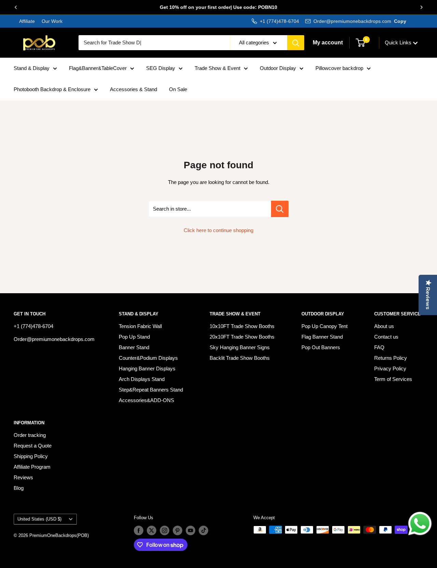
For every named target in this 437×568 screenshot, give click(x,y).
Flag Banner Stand (322, 337)
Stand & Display (32, 68)
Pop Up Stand (134, 337)
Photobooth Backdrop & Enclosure (52, 89)
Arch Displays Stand (142, 379)
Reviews (23, 477)
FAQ (379, 347)
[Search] (295, 42)
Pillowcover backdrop (339, 68)
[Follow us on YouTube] (190, 530)
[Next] (421, 7)
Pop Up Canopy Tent (324, 326)
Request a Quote (33, 446)
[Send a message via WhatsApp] (420, 523)
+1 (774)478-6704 (279, 21)
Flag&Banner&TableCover (98, 68)
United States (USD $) (39, 519)
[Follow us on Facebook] (138, 530)
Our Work (51, 21)
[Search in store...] (279, 209)
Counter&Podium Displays (148, 358)
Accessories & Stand (133, 89)
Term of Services (393, 379)
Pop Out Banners (320, 347)
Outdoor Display (278, 68)
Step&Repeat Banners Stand (151, 390)
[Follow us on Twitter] (151, 530)
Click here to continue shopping (218, 230)
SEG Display (160, 68)
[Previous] (15, 7)
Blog (19, 488)
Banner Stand (134, 347)
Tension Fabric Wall (140, 326)
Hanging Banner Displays (147, 368)
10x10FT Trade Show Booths (242, 326)
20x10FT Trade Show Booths (242, 337)
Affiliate (27, 21)
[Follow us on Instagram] (164, 530)
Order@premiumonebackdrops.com (352, 21)
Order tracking (30, 435)
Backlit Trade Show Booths (240, 358)
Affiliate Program (32, 467)
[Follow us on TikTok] (203, 530)
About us (384, 326)
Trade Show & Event (217, 68)
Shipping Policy (31, 456)
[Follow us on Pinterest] (177, 530)
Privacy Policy (390, 368)
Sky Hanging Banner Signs (240, 347)
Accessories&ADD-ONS (146, 400)
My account (328, 42)
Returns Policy (390, 358)
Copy (400, 21)
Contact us (386, 337)
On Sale (178, 89)
